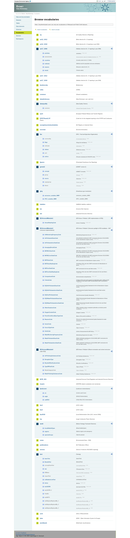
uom (41, 513)
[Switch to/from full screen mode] (105, 1)
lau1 (41, 405)
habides (42, 204)
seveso (42, 449)
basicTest (47, 458)
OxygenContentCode (50, 312)
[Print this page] (103, 1)
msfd (41, 424)
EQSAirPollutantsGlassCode (52, 285)
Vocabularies (20, 32)
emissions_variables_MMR (52, 195)
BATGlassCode (49, 260)
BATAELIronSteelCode (51, 255)
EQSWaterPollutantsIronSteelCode (54, 303)
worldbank (43, 523)
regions (47, 431)
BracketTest (48, 462)
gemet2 (42, 167)
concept (47, 171)
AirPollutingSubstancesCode (53, 355)
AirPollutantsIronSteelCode (52, 242)
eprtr (41, 114)
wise (41, 518)
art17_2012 (43, 76)
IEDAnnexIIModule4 (46, 349)
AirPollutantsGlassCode (51, 238)
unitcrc (47, 156)
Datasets (18, 20)
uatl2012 (47, 399)
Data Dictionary (29, 13)
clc (45, 393)
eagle (46, 396)
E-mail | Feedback (21, 532)
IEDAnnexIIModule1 (46, 218)
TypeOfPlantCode (49, 366)
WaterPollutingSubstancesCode (53, 373)
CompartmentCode (50, 276)
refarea (46, 149)
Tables (18, 23)
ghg (41, 191)
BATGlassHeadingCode (51, 263)
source (46, 178)
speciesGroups (49, 435)
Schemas (18, 29)
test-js (46, 483)
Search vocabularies (42, 29)
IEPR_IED (43, 379)
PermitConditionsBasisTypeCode (54, 316)
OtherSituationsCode (50, 307)
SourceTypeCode (49, 327)
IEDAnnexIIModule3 (46, 228)
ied (41, 213)
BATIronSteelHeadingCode (52, 272)
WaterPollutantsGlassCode (52, 338)
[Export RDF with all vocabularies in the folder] (111, 49)
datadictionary (45, 99)
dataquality (43, 103)
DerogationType (49, 359)
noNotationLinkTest (50, 479)
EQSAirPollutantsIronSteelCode (53, 290)
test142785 (47, 486)
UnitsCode (47, 331)
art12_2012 (43, 39)
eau (46, 469)
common (43, 94)
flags (46, 142)
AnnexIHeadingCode (50, 222)
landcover (43, 388)
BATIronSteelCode (50, 268)
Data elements (20, 26)
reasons (47, 67)
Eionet (23, 13)
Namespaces (19, 39)
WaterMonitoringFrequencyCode (53, 334)
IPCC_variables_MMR (50, 199)
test (41, 454)
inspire (42, 384)
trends (46, 70)
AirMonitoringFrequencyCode (53, 234)
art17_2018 (43, 80)
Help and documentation (23, 17)
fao (41, 134)
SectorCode (48, 324)
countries (47, 60)
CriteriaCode (48, 280)
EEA (23, 1)
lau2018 (42, 414)
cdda (41, 89)
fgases (42, 162)
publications (44, 445)
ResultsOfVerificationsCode (52, 363)
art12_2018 (43, 44)
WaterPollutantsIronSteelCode (53, 343)
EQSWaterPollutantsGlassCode (53, 298)
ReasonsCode (48, 319)
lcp (41, 419)
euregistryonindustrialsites (49, 125)
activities (47, 53)
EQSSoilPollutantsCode (51, 295)
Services (18, 35)
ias (41, 209)
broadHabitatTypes (50, 428)
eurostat (42, 129)
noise (42, 440)
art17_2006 (43, 49)
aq (41, 35)
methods (47, 63)
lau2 (41, 410)
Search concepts (55, 29)
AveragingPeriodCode (51, 247)
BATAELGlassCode (50, 251)
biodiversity (44, 85)
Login (99, 1)
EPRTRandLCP (45, 118)
